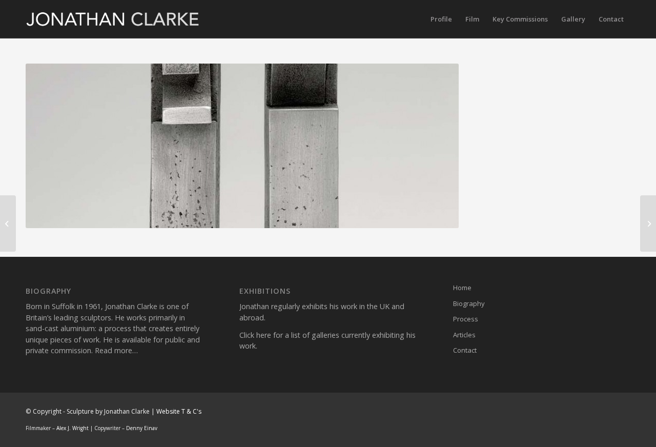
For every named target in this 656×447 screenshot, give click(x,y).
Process (465, 318)
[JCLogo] (113, 19)
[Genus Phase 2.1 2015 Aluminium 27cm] (648, 223)
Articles (464, 334)
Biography (469, 303)
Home (462, 287)
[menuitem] (441, 19)
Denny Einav (141, 428)
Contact (465, 350)
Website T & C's (178, 411)
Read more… (116, 350)
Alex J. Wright (72, 428)
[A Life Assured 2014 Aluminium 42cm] (8, 223)
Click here (255, 335)
